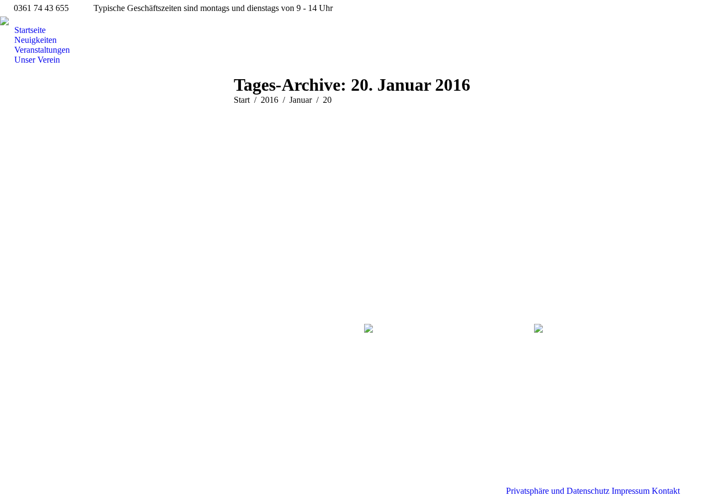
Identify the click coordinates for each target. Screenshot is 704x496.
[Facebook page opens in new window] (32, 365)
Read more (44, 255)
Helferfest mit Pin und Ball (88, 140)
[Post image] (212, 337)
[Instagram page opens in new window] (49, 365)
